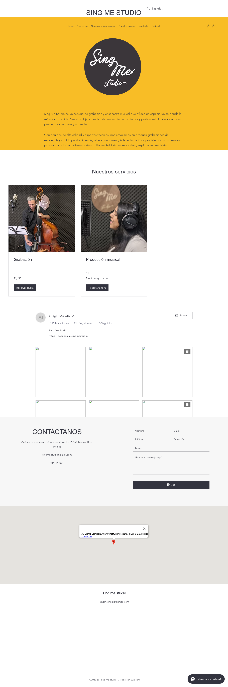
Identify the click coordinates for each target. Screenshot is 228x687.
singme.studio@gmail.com (57, 454)
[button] (25, 287)
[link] (42, 259)
